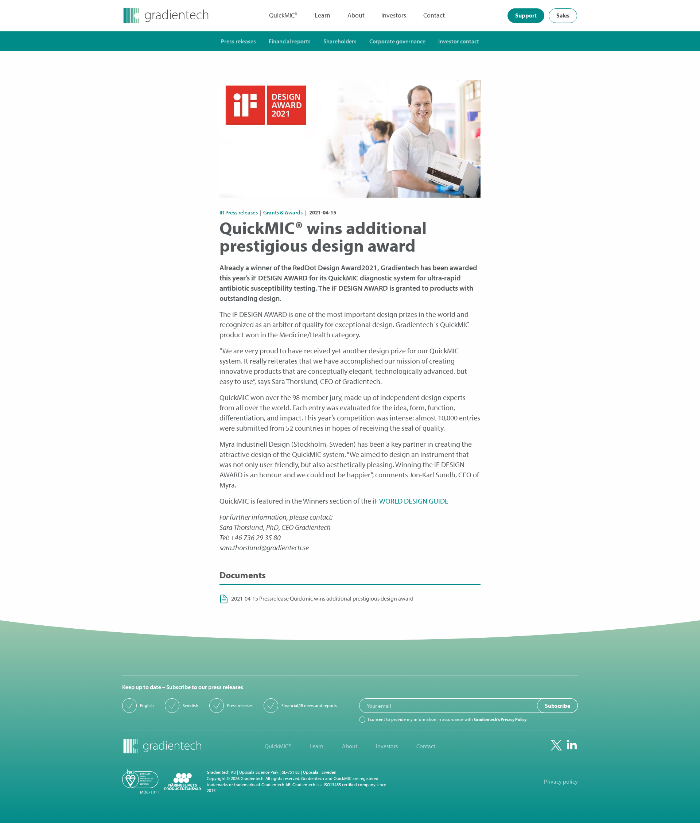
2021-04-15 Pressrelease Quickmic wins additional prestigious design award (322, 598)
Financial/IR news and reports (309, 705)
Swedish (190, 705)
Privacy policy (561, 781)
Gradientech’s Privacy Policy (500, 719)
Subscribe (557, 705)
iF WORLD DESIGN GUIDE (410, 500)
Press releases (240, 705)
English (147, 705)
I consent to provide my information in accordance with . (447, 719)
